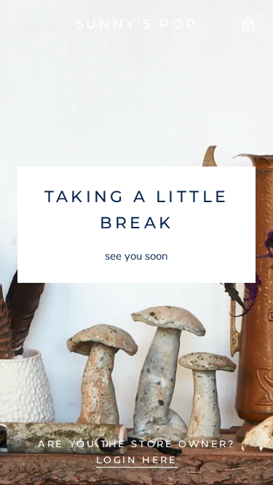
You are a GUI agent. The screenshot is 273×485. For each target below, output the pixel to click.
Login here (137, 459)
